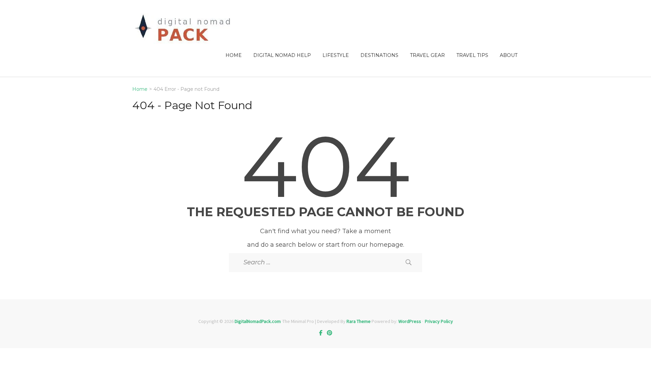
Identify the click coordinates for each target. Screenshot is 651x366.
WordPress (409, 321)
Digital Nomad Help (282, 55)
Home (233, 55)
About (508, 55)
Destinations (379, 55)
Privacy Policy (439, 321)
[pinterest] (329, 333)
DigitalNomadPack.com (258, 321)
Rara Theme (359, 321)
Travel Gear (427, 55)
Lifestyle (335, 55)
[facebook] (320, 333)
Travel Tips (472, 55)
